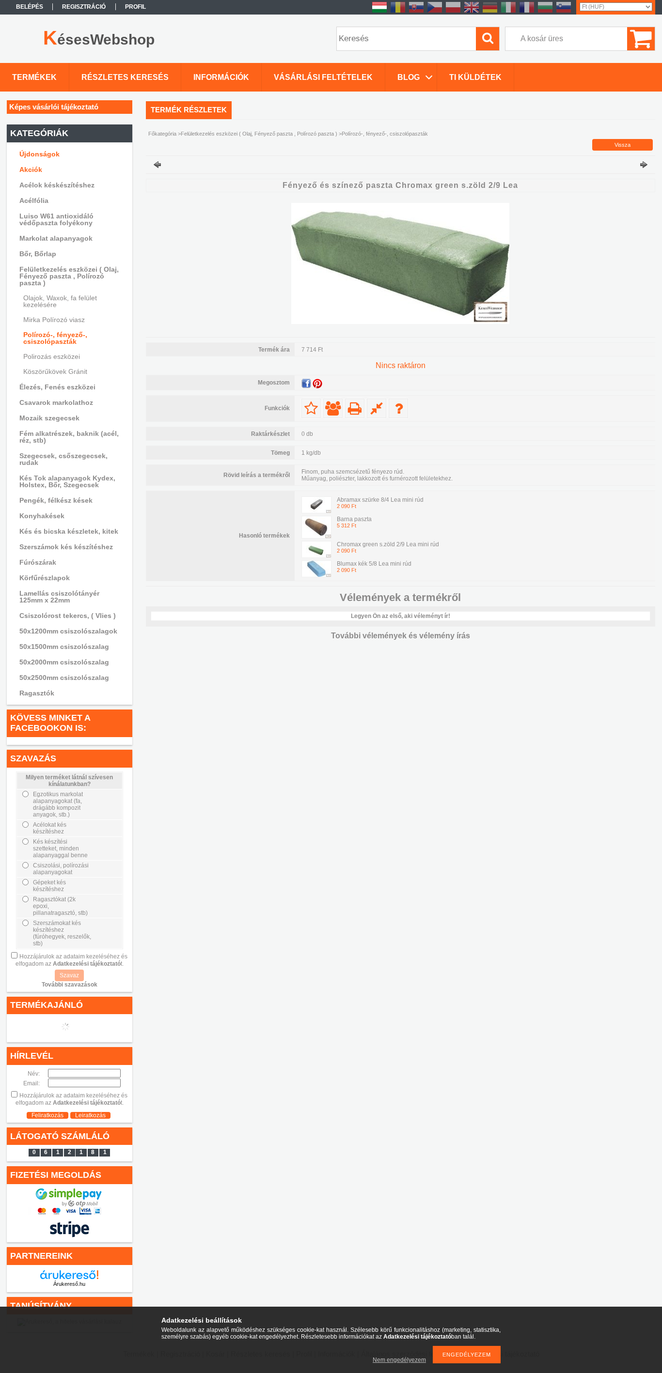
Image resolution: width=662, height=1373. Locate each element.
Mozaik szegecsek (49, 418)
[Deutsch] (490, 12)
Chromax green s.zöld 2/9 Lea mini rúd (388, 544)
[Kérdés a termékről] (398, 408)
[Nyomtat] (355, 408)
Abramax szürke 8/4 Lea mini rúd (380, 499)
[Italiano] (508, 12)
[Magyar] (379, 12)
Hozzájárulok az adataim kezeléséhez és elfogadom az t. (72, 960)
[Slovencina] (416, 12)
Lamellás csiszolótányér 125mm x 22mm (59, 596)
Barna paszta (354, 519)
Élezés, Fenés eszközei (57, 387)
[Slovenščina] (563, 12)
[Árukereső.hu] (69, 1274)
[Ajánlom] (333, 408)
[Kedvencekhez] (311, 408)
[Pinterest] (317, 383)
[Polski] (453, 12)
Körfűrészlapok (44, 578)
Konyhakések (41, 516)
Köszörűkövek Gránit (55, 371)
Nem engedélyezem (399, 1360)
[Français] (527, 12)
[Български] (545, 12)
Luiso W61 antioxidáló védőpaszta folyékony (56, 219)
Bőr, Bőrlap (37, 254)
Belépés (29, 6)
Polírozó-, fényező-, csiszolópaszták (55, 338)
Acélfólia (33, 200)
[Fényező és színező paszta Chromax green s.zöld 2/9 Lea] (400, 322)
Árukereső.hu (69, 1284)
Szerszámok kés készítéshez (66, 547)
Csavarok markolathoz (56, 402)
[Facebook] (306, 383)
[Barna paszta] (316, 536)
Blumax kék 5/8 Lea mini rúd (374, 563)
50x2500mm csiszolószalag (64, 677)
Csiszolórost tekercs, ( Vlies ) (67, 615)
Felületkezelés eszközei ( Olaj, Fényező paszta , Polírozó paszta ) (259, 134)
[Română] (398, 12)
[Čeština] (435, 12)
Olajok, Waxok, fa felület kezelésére (60, 301)
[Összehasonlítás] (376, 408)
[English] (471, 12)
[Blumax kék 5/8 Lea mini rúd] (316, 575)
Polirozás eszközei (51, 356)
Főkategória (162, 134)
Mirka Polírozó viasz (54, 320)
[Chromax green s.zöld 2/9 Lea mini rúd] (316, 556)
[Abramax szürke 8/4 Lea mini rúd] (316, 511)
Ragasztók (36, 693)
